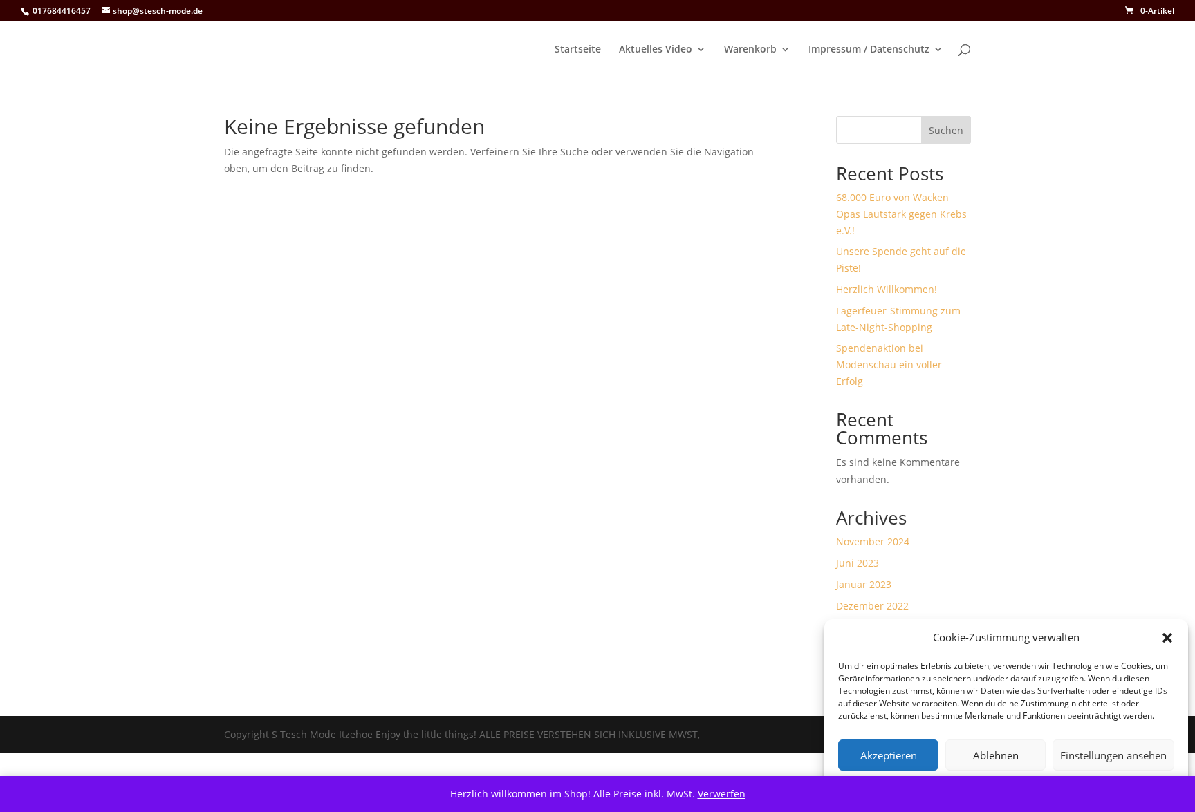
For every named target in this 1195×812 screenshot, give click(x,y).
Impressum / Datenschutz (868, 49)
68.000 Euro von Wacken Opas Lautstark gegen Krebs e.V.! (901, 214)
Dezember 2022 (872, 605)
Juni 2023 (857, 562)
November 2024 (872, 541)
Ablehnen (996, 755)
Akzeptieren (888, 755)
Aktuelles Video (655, 49)
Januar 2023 (863, 584)
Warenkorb (750, 49)
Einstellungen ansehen (1113, 755)
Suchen (946, 130)
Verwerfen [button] (721, 793)
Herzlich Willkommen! (886, 289)
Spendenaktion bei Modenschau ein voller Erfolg (889, 364)
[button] (1167, 638)
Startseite (578, 49)
